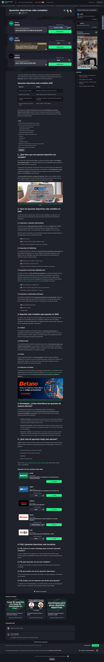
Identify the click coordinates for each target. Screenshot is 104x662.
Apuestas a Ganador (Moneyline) (27, 127)
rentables (52, 659)
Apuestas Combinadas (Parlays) (27, 132)
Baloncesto (23, 138)
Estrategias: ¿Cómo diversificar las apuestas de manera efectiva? (31, 143)
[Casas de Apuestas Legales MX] (7, 2)
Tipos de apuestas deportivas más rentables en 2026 (29, 125)
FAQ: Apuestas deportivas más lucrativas (27, 147)
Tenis (22, 140)
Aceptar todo (95, 645)
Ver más (21, 150)
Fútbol (22, 136)
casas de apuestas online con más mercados (34, 462)
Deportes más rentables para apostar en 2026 (28, 134)
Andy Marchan (14, 13)
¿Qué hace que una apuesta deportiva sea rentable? (29, 123)
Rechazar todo (87, 645)
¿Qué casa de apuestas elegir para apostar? (27, 145)
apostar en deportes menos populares (53, 372)
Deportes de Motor (24, 141)
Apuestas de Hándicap (25, 128)
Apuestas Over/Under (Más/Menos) (27, 130)
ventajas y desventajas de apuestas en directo (32, 281)
